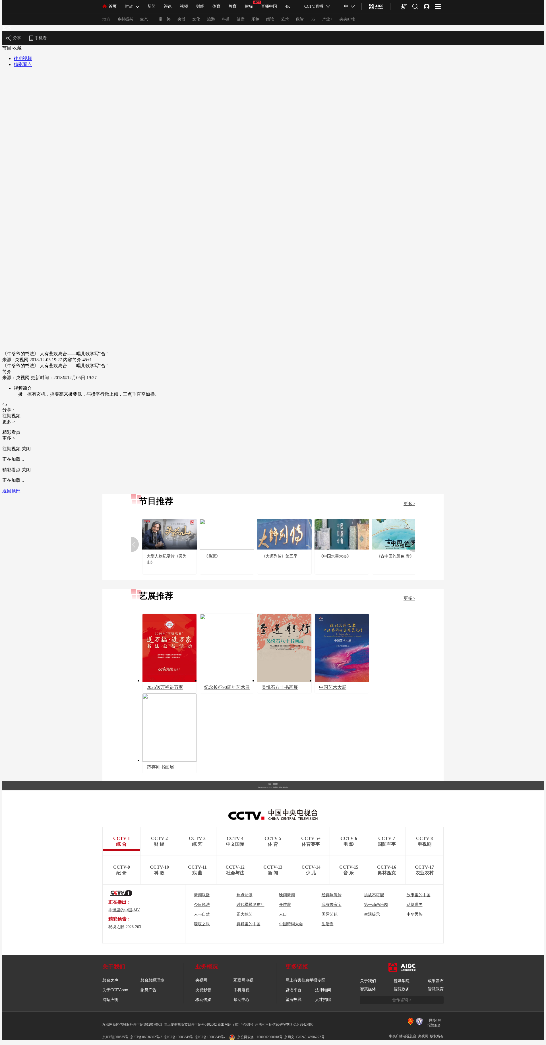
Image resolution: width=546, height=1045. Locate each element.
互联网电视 (243, 980)
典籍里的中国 (248, 924)
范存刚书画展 (160, 767)
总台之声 (110, 980)
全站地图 (275, 783)
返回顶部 (11, 490)
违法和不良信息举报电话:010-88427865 (284, 1025)
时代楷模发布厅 (250, 905)
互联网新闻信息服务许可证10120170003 (132, 1025)
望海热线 (293, 1000)
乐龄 (255, 19)
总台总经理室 (152, 980)
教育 (233, 6)
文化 (196, 19)
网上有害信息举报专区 (305, 980)
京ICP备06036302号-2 (146, 1037)
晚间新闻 (287, 895)
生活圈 (328, 924)
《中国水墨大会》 (335, 556)
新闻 (152, 6)
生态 (144, 19)
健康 (241, 19)
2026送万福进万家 (165, 687)
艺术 (285, 19)
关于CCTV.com (115, 990)
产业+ (327, 19)
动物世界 (415, 905)
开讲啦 (285, 905)
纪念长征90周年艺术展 (227, 687)
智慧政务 (402, 989)
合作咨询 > (401, 1000)
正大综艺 (245, 914)
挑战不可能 (374, 895)
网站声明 (110, 1000)
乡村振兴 (125, 19)
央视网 (201, 980)
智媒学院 (402, 981)
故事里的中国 (419, 895)
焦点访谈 (245, 895)
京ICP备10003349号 (178, 1037)
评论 (168, 6)
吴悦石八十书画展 (280, 687)
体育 (216, 6)
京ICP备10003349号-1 (263, 787)
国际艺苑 (330, 914)
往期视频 (23, 58)
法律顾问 (323, 990)
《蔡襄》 (212, 556)
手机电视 (241, 990)
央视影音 (203, 990)
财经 (200, 6)
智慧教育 (436, 989)
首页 (113, 6)
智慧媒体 (368, 989)
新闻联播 (202, 895)
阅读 (270, 19)
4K (287, 6)
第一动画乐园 (376, 905)
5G (313, 19)
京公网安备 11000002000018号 (259, 1037)
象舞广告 (148, 990)
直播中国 (269, 6)
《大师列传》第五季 (279, 556)
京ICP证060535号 (115, 1037)
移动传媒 (203, 1000)
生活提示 (372, 914)
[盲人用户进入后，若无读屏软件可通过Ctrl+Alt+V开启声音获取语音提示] (404, 6)
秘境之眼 (202, 924)
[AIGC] (376, 6)
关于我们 (368, 981)
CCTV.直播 (313, 6)
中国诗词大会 (291, 924)
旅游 (211, 19)
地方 (106, 19)
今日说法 (202, 905)
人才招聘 (323, 1000)
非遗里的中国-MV (124, 910)
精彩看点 (23, 64)
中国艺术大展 (332, 687)
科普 (226, 19)
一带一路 (163, 19)
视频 (184, 6)
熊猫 (249, 6)
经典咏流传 (332, 895)
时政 (129, 6)
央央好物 (347, 19)
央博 (181, 19)
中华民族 (415, 914)
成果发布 (436, 981)
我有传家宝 (332, 905)
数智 (300, 19)
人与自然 (202, 914)
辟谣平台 (293, 990)
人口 (283, 914)
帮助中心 (241, 1000)
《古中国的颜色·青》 (395, 556)
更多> (409, 503)
